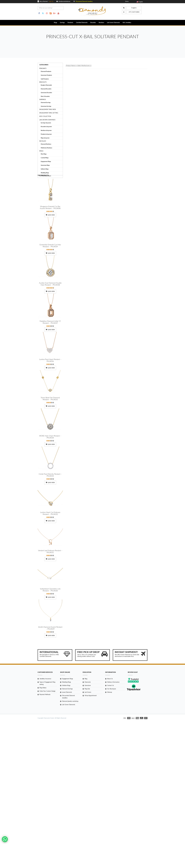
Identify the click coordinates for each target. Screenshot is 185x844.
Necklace (101, 22)
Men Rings (44, 154)
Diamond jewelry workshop (70, 701)
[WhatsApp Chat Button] (5, 839)
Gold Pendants (45, 79)
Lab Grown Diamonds (113, 22)
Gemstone (88, 685)
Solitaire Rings (45, 169)
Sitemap (109, 692)
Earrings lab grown (46, 123)
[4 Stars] (52, 211)
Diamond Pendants (46, 71)
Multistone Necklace (46, 148)
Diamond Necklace (46, 144)
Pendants (70, 22)
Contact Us (110, 685)
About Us (110, 678)
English (140, 2)
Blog (86, 678)
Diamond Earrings (46, 102)
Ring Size (87, 689)
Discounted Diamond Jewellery (68, 697)
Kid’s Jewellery (127, 22)
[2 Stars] (48, 211)
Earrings (62, 22)
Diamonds (88, 682)
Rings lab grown (45, 138)
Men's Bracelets (45, 96)
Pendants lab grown (46, 134)
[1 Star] (47, 211)
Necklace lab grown (46, 130)
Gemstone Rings (45, 165)
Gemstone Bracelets (46, 92)
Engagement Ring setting (48, 113)
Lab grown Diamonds (47, 120)
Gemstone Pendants (46, 75)
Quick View (51, 215)
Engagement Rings (46, 161)
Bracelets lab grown (46, 126)
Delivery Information (113, 682)
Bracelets (93, 22)
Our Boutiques (111, 689)
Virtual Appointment (91, 695)
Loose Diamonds (67, 692)
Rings (55, 22)
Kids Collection (45, 116)
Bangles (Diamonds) (46, 85)
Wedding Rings (45, 172)
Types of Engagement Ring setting (47, 683)
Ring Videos (43, 688)
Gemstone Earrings (46, 106)
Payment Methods (45, 694)
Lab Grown (88, 692)
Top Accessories (45, 176)
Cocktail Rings (45, 157)
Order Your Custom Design (47, 691)
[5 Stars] (53, 211)
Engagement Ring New (47, 109)
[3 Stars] (50, 211)
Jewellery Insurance (45, 678)
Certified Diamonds (81, 22)
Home (127, 1)
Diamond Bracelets (46, 89)
